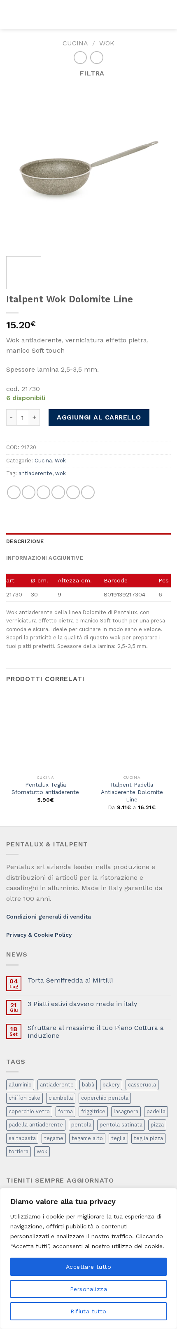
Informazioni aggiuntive (44, 558)
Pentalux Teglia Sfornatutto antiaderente (45, 788)
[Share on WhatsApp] (14, 492)
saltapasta (22, 1138)
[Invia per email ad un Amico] (58, 492)
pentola (81, 1125)
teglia (118, 1138)
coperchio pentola (104, 1098)
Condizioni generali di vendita (48, 916)
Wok (106, 43)
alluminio (20, 1085)
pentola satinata (121, 1125)
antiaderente (35, 473)
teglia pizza (148, 1138)
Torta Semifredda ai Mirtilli (70, 980)
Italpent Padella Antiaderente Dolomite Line (132, 791)
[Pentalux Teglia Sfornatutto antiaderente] (45, 731)
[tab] (88, 541)
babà (88, 1085)
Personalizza (88, 1289)
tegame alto (87, 1138)
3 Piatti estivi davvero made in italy (82, 1004)
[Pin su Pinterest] (73, 492)
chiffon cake (24, 1098)
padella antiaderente (36, 1125)
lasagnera (126, 1111)
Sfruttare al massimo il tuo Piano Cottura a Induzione (96, 1031)
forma (65, 1111)
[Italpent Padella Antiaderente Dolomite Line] (132, 731)
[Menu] (11, 14)
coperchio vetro (29, 1111)
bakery (111, 1085)
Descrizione (25, 541)
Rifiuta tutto (88, 1311)
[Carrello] (167, 14)
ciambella (61, 1098)
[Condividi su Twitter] (43, 492)
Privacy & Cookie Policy (39, 934)
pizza (157, 1125)
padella (156, 1111)
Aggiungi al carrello (99, 417)
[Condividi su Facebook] (28, 492)
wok (60, 473)
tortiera (18, 1151)
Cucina (75, 43)
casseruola (142, 1085)
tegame (53, 1138)
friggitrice (93, 1111)
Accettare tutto (88, 1266)
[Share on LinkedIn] (88, 492)
